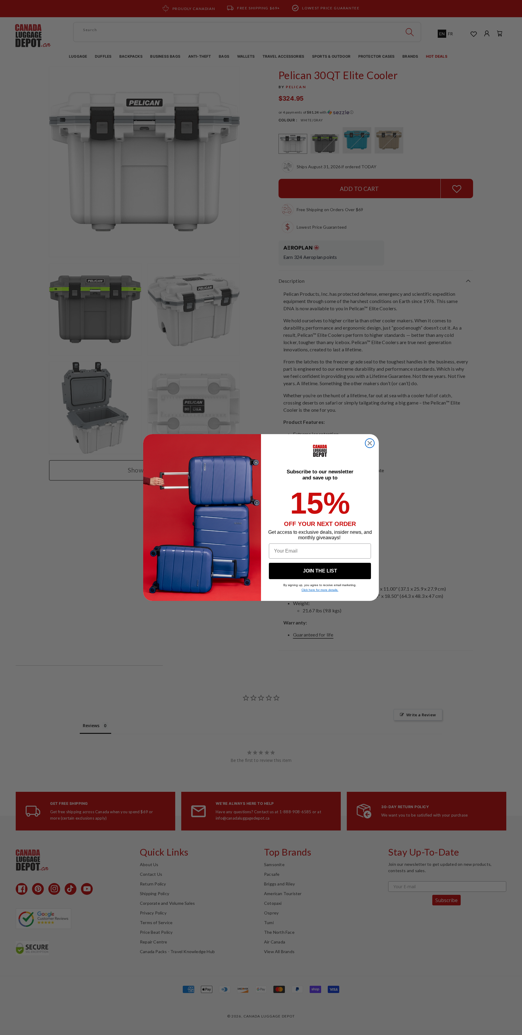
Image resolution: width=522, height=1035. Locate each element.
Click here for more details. (319, 590)
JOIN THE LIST (320, 570)
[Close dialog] (369, 443)
